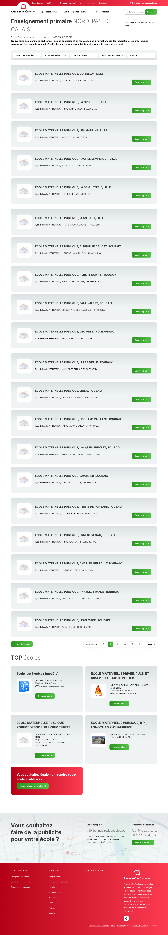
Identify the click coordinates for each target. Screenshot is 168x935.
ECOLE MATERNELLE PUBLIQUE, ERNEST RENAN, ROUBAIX (75, 535)
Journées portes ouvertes (76, 12)
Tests (94, 12)
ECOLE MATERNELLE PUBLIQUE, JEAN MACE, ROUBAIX (72, 620)
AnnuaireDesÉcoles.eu (20, 37)
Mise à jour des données (58, 882)
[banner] (23, 8)
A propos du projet (55, 892)
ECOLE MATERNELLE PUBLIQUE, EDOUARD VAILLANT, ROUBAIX (78, 419)
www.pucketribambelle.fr (126, 693)
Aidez (50, 903)
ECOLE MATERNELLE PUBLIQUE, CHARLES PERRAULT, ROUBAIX (78, 563)
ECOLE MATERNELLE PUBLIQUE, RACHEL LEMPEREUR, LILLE (76, 158)
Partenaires (52, 908)
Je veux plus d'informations (32, 786)
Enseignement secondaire (21, 882)
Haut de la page (23, 644)
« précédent (91, 644)
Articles (105, 12)
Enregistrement (54, 877)
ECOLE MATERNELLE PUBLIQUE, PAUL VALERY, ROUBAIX (73, 303)
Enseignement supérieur (20, 887)
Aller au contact (142, 842)
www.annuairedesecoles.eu (52, 686)
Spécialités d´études (50, 12)
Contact (51, 913)
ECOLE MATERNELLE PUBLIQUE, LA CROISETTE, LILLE (71, 102)
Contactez (103, 3)
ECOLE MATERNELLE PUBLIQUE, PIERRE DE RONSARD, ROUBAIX (78, 506)
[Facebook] (126, 918)
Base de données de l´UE (42, 3)
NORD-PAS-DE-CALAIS (62, 37)
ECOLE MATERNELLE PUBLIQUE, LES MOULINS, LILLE (71, 130)
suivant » (151, 644)
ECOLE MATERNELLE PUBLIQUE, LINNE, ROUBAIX (68, 390)
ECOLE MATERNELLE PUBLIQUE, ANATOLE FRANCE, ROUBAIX (77, 591)
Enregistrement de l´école (70, 3)
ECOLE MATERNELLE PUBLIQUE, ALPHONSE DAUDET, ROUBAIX (78, 246)
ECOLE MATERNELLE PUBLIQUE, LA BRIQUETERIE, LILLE (73, 187)
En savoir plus (141, 82)
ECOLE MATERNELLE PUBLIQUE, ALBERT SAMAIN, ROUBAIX (76, 274)
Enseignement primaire (40, 37)
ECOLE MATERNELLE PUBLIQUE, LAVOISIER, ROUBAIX (71, 476)
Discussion (52, 897)
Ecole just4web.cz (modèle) (37, 674)
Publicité (90, 3)
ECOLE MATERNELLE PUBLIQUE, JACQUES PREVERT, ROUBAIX (77, 447)
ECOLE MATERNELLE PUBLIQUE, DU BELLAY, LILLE (69, 73)
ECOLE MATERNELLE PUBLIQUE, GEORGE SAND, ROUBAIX (74, 331)
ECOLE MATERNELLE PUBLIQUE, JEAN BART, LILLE (69, 218)
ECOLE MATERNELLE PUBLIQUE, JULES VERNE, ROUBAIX (74, 362)
